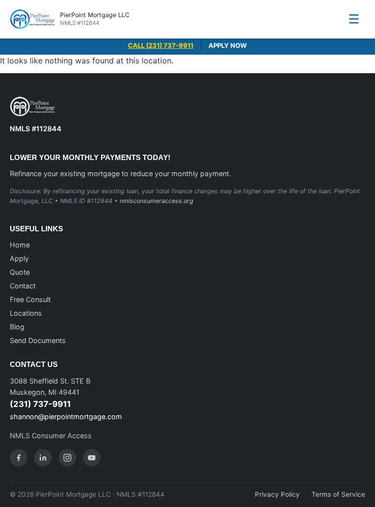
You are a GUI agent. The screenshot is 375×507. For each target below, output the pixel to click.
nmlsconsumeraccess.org (156, 200)
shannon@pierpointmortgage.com (66, 416)
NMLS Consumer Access (51, 435)
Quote (20, 272)
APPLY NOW (227, 45)
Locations (26, 313)
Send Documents (38, 340)
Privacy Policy (277, 494)
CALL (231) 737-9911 (160, 45)
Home (20, 245)
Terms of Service (338, 494)
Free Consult (30, 299)
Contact (23, 286)
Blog (17, 327)
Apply (19, 258)
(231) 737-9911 (40, 404)
